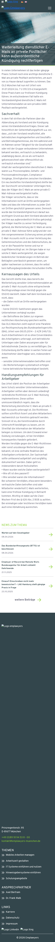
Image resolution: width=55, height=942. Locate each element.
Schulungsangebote (16, 878)
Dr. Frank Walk (13, 898)
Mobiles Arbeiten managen (20, 855)
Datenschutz (12, 918)
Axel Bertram (13, 892)
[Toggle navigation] (49, 8)
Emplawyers (32, 938)
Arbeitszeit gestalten (17, 861)
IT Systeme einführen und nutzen (23, 867)
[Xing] (11, 2)
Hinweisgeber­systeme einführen (23, 873)
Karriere (10, 912)
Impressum (12, 924)
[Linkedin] (2, 2)
